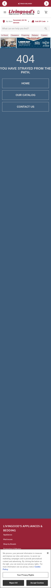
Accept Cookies (37, 583)
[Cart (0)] (46, 12)
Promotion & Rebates (12, 549)
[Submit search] (46, 28)
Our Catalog (25, 95)
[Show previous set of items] (4, 3)
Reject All (13, 583)
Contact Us (25, 106)
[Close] (48, 553)
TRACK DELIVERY (26, 3)
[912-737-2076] (38, 12)
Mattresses (8, 539)
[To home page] (22, 12)
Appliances (7, 535)
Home (25, 83)
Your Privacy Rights (25, 575)
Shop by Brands (9, 544)
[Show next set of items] (46, 3)
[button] (5, 12)
